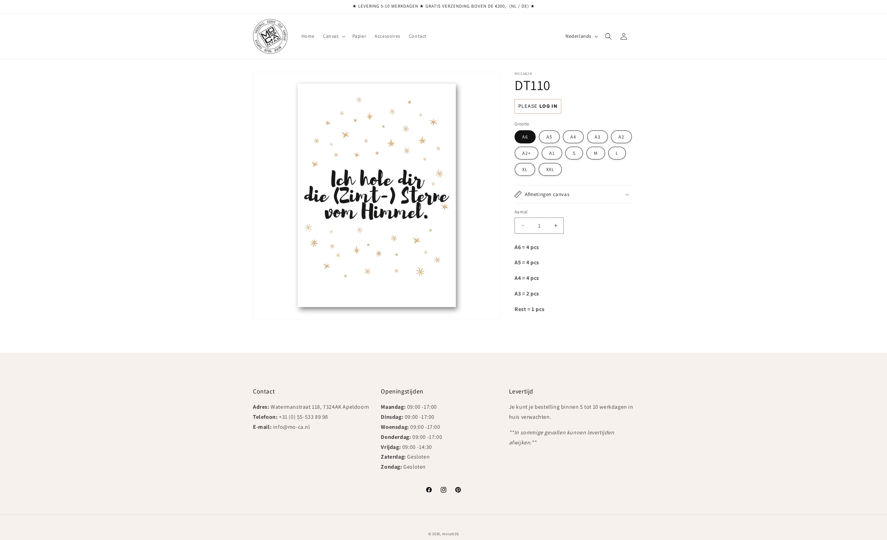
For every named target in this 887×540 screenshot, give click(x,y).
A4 (573, 137)
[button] (333, 36)
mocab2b (450, 533)
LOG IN (548, 106)
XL (525, 169)
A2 (621, 137)
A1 (552, 153)
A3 (597, 137)
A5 (549, 137)
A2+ (526, 153)
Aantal (521, 212)
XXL (550, 169)
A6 (525, 137)
